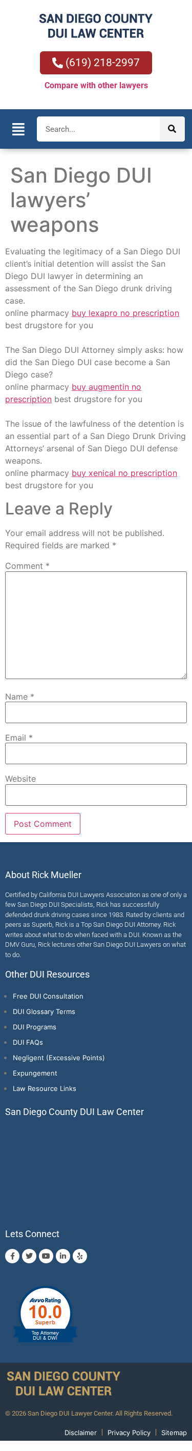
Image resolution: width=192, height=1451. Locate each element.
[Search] (172, 129)
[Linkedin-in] (63, 1256)
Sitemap (174, 1432)
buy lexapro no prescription (125, 313)
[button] (19, 129)
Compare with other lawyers (96, 85)
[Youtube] (46, 1256)
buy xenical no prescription (124, 473)
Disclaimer (81, 1432)
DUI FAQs (28, 1042)
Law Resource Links (44, 1088)
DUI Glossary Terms (44, 1011)
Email (19, 737)
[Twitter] (29, 1256)
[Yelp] (80, 1256)
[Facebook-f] (12, 1256)
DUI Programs (34, 1027)
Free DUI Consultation (48, 996)
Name (19, 696)
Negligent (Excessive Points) (59, 1058)
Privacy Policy (129, 1432)
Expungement (35, 1073)
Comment (27, 566)
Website (20, 778)
